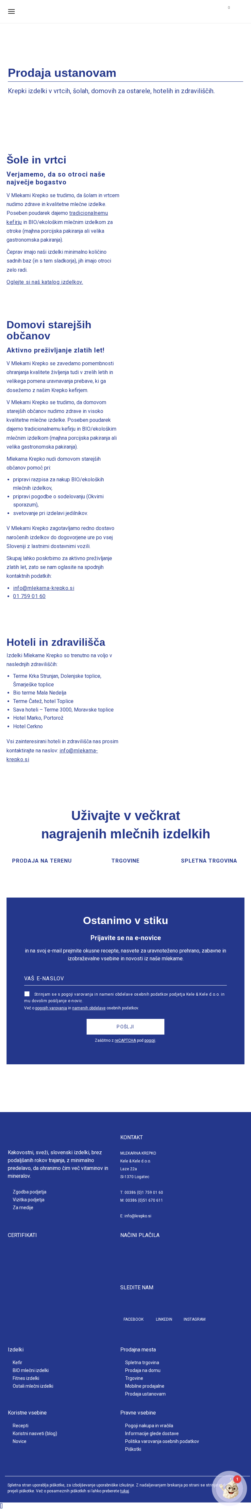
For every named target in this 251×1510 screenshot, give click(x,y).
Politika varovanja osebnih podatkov (162, 1441)
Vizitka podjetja (28, 1199)
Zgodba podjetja (29, 1191)
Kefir (17, 1362)
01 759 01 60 (29, 596)
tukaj (124, 1491)
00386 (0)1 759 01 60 (144, 1192)
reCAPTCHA (125, 1040)
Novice (19, 1441)
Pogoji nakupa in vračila (149, 1425)
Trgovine (134, 1378)
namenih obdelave (89, 1008)
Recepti (20, 1425)
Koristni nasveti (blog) (35, 1433)
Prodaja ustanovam (145, 1394)
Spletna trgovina (142, 1362)
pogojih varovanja (51, 1008)
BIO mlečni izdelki (31, 1370)
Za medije (23, 1207)
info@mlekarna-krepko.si (43, 588)
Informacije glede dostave (152, 1433)
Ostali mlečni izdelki (33, 1386)
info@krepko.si (138, 1216)
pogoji (149, 1040)
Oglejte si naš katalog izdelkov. (45, 282)
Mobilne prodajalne (144, 1386)
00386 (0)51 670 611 (144, 1200)
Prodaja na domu (142, 1370)
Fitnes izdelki (26, 1378)
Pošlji (125, 1026)
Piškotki (133, 1449)
